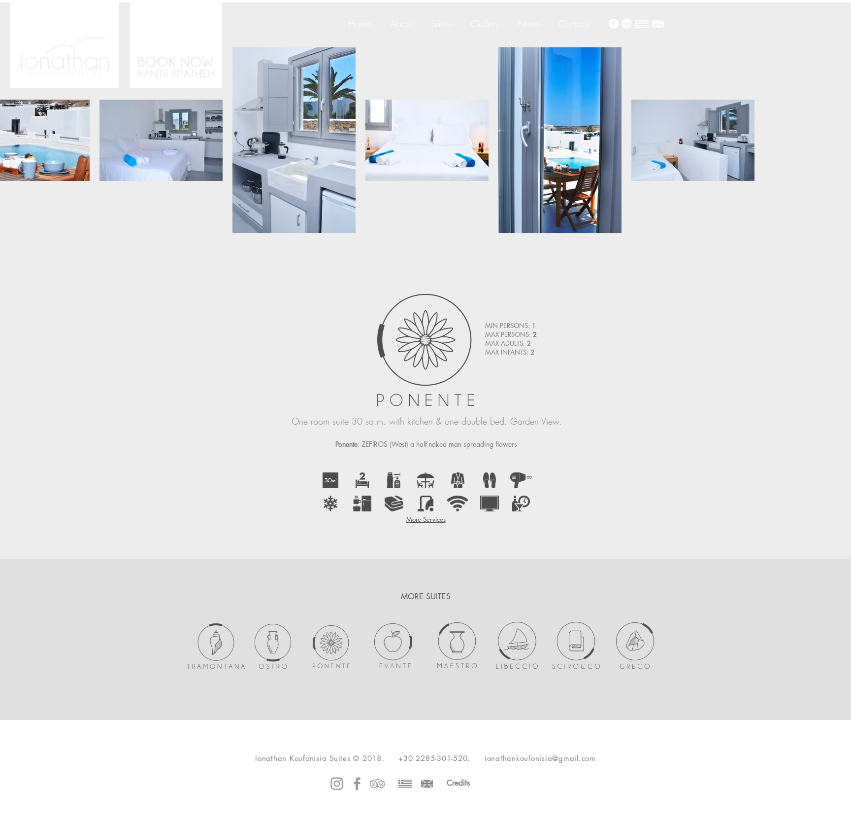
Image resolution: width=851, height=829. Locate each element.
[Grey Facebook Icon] (357, 783)
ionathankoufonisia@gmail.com (540, 758)
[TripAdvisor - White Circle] (626, 24)
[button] (330, 480)
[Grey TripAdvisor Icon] (377, 783)
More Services (426, 519)
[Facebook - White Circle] (614, 24)
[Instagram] (336, 783)
